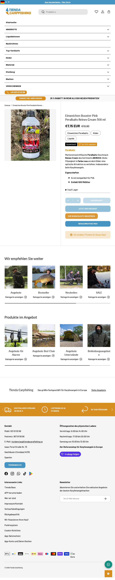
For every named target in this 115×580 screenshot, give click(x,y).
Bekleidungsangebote (99, 352)
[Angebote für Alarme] (16, 335)
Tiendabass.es (15, 465)
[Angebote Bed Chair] (43, 335)
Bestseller (43, 292)
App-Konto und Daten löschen (18, 541)
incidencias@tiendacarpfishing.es (27, 441)
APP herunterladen (13, 493)
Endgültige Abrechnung (30, 98)
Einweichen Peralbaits (77, 133)
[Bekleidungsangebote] (99, 335)
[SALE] (99, 277)
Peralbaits (70, 149)
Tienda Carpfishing (16, 568)
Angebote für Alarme (16, 352)
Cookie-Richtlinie (12, 530)
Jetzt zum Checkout (88, 209)
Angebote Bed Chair (43, 351)
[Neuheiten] (71, 277)
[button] (109, 12)
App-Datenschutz (12, 536)
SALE (99, 292)
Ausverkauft (96, 200)
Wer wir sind (10, 498)
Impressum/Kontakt (13, 503)
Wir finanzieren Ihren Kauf (16, 519)
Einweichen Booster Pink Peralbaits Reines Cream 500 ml (28, 105)
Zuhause (7, 105)
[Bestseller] (43, 277)
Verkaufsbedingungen (14, 509)
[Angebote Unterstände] (71, 335)
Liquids (70, 138)
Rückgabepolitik (11, 514)
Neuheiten (71, 292)
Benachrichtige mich (87, 224)
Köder (95, 133)
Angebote (16, 292)
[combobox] (63, 12)
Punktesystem (11, 525)
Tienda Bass (10, 487)
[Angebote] (16, 277)
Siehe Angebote (98, 390)
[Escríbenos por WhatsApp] (108, 564)
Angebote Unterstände (71, 352)
